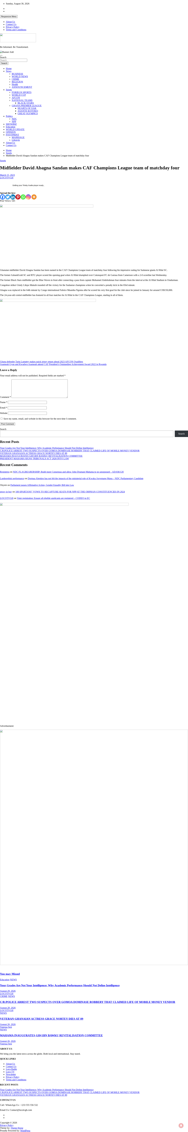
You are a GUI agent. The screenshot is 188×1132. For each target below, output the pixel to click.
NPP (14, 121)
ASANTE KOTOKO (28, 111)
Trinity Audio (28, 185)
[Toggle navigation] (1, 55)
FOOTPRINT (12, 134)
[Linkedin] (12, 197)
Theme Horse (17, 1128)
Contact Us (11, 24)
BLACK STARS (26, 103)
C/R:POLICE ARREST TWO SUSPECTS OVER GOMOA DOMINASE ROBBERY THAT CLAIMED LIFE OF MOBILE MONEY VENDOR (70, 450)
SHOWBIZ (11, 124)
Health (15, 84)
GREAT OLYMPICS (28, 113)
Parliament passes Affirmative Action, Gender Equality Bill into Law (42, 485)
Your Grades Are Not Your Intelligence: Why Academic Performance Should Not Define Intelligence (47, 448)
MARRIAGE (18, 137)
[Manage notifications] (181, 1125)
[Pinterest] (18, 197)
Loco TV (10, 1071)
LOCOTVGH (6, 177)
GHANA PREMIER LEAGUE (27, 105)
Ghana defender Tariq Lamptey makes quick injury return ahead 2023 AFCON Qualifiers (41, 361)
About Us (10, 21)
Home (9, 68)
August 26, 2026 (8, 1024)
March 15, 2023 (7, 175)
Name (3, 402)
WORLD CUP (19, 95)
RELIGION (17, 81)
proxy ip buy (6, 491)
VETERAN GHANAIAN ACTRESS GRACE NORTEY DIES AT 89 (33, 453)
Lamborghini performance (12, 478)
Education (10, 127)
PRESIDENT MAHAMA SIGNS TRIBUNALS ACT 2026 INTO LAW (34, 458)
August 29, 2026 (8, 991)
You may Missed (10, 973)
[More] (34, 197)
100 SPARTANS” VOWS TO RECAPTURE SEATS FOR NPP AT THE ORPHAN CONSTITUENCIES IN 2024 (70, 491)
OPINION (11, 132)
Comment (5, 397)
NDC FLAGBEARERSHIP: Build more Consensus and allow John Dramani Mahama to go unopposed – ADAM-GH (68, 472)
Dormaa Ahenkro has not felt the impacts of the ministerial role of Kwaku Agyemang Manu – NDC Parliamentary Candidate (85, 478)
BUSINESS (17, 74)
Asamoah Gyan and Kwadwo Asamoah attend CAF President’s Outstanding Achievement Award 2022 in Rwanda (53, 364)
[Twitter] (7, 197)
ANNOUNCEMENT (22, 87)
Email (3, 407)
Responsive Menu (8, 16)
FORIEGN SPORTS (21, 92)
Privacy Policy (12, 27)
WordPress (25, 1130)
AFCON (16, 97)
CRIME (15, 79)
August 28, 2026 (8, 1007)
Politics (9, 116)
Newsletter (11, 1074)
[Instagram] (28, 197)
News (8, 71)
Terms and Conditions (16, 29)
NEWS (13, 979)
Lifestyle (16, 140)
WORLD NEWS (20, 76)
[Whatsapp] (23, 197)
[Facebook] (2, 197)
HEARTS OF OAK (27, 108)
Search (3, 57)
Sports (9, 89)
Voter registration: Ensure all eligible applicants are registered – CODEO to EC (53, 498)
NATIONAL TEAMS (22, 100)
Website (3, 413)
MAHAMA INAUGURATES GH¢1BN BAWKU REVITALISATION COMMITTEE (41, 456)
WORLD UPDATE (15, 129)
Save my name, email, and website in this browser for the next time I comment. (40, 418)
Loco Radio (11, 1069)
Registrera (4, 472)
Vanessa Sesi (6, 1027)
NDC (14, 119)
